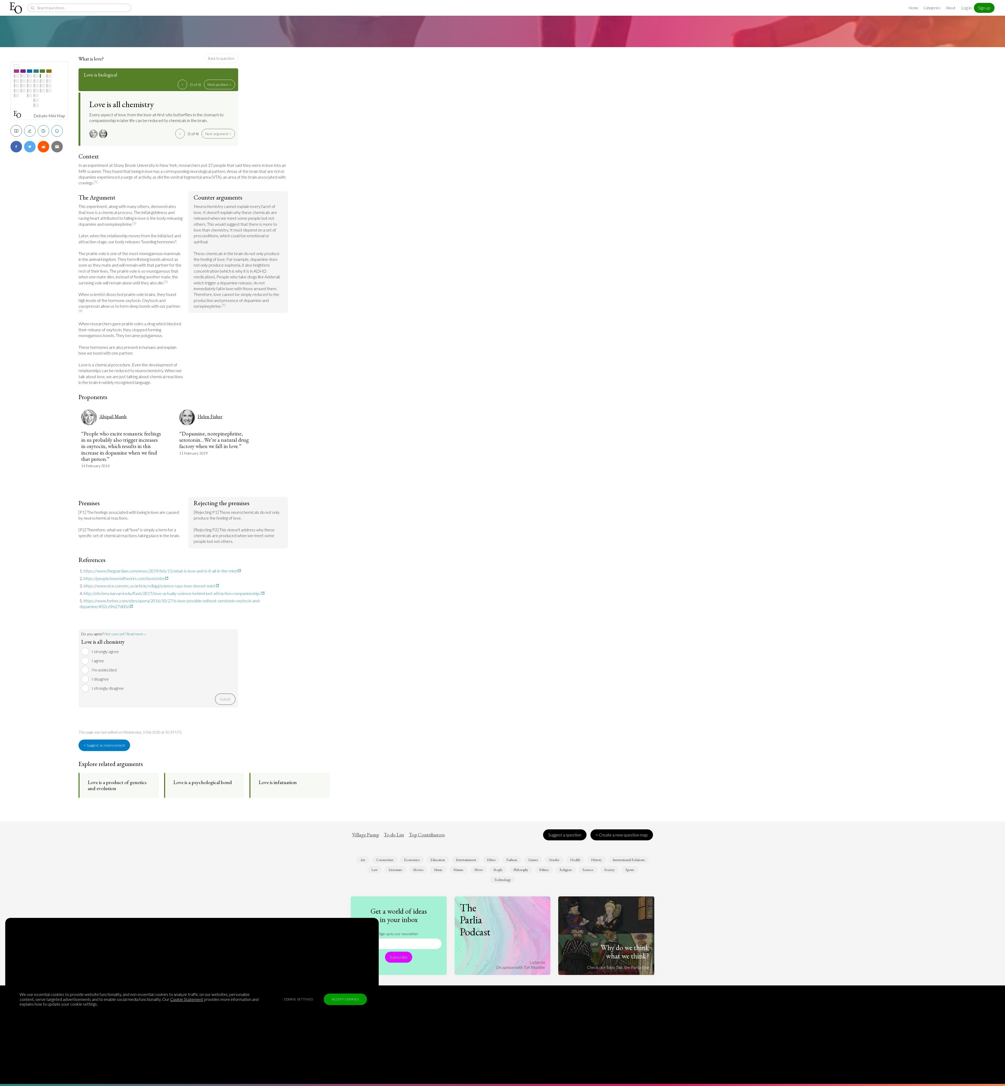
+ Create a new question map (622, 834)
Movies (418, 869)
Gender (554, 859)
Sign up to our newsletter (398, 933)
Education (438, 859)
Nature (459, 869)
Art (362, 859)
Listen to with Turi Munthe (520, 964)
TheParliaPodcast (475, 920)
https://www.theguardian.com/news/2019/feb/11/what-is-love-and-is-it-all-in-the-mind (160, 570)
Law (374, 869)
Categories (932, 7)
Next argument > (218, 133)
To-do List (394, 835)
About (951, 7)
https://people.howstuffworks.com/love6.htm (124, 578)
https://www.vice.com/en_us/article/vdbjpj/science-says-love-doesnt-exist (149, 585)
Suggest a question (564, 834)
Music (438, 869)
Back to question (221, 58)
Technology (502, 879)
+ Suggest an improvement (104, 745)
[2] (134, 223)
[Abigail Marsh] (94, 134)
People (498, 869)
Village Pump (365, 835)
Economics (412, 859)
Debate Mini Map (49, 115)
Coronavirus (384, 859)
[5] (224, 305)
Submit (225, 699)
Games (533, 859)
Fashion (511, 859)
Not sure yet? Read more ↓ (125, 634)
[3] (166, 282)
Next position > (219, 84)
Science (588, 869)
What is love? (91, 59)
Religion (566, 869)
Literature (395, 869)
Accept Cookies (345, 999)
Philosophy (520, 869)
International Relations (629, 859)
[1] (96, 182)
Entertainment (466, 859)
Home (913, 7)
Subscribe (398, 957)
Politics (544, 869)
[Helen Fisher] (104, 134)
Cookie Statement (186, 999)
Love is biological (100, 75)
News (478, 869)
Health (575, 859)
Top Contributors (427, 835)
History (596, 859)
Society (609, 869)
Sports (630, 869)
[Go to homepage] (16, 8)
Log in (966, 7)
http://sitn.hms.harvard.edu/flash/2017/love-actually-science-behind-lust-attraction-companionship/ (172, 593)
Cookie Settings (298, 999)
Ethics (491, 859)
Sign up (984, 7)
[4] (80, 311)
